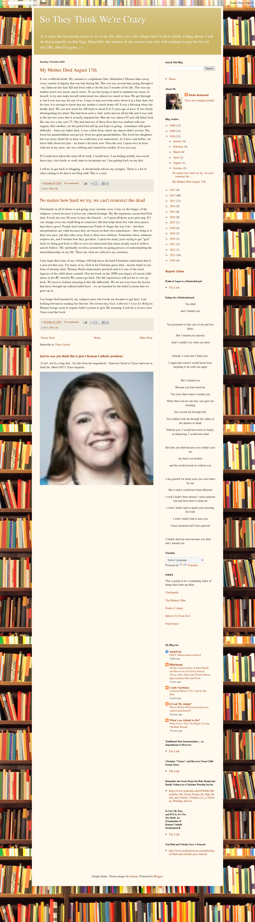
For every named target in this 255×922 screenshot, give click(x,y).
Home (97, 338)
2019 (173, 233)
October (178, 168)
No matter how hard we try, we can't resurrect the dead (92, 200)
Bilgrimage (176, 664)
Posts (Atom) (62, 344)
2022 (173, 249)
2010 (173, 136)
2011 (173, 190)
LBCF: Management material (185, 655)
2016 (173, 217)
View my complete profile (199, 100)
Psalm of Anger (174, 608)
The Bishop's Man (175, 600)
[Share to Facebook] (103, 183)
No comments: (72, 183)
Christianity (171, 592)
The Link (174, 287)
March (177, 152)
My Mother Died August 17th (68, 70)
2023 (173, 255)
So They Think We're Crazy (93, 18)
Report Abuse (174, 271)
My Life (54, 188)
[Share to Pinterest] (107, 183)
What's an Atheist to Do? (185, 720)
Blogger (158, 876)
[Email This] (92, 183)
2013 (173, 201)
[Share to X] (100, 183)
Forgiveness (172, 623)
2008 (173, 125)
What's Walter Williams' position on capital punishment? (189, 708)
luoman (134, 876)
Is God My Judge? (181, 704)
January (177, 141)
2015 (173, 212)
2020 (173, 239)
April (176, 157)
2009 (173, 131)
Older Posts (145, 338)
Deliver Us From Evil (177, 616)
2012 (173, 195)
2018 (173, 228)
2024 (173, 260)
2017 (173, 222)
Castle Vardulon (179, 687)
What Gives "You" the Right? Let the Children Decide (190, 725)
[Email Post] (85, 183)
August (177, 163)
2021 (173, 244)
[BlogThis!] (96, 183)
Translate (192, 565)
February (178, 146)
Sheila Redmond (199, 95)
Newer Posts (48, 338)
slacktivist (175, 651)
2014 (173, 206)
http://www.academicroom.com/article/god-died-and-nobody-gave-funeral (191, 852)
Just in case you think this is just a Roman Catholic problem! (81, 356)
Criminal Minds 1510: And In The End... (188, 692)
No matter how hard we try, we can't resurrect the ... (193, 174)
